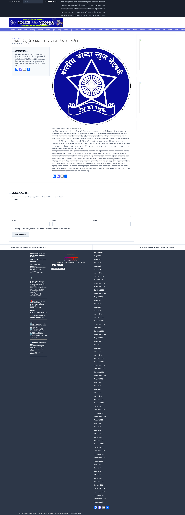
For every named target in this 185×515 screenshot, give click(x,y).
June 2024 (97, 345)
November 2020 (99, 492)
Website (96, 220)
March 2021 (98, 478)
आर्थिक (128, 30)
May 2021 (97, 471)
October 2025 (99, 290)
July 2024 (97, 341)
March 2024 (98, 355)
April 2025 (97, 310)
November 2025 (99, 286)
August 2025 (98, 297)
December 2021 (99, 447)
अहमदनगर (115, 30)
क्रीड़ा (176, 30)
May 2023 (97, 389)
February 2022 (99, 440)
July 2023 (97, 382)
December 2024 (99, 324)
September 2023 (100, 375)
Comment (16, 199)
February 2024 (99, 358)
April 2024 (97, 352)
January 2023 (99, 403)
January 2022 (99, 444)
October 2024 (99, 331)
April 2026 (97, 269)
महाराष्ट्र (48, 30)
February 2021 (99, 481)
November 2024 (99, 328)
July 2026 (97, 259)
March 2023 (98, 396)
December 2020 (99, 488)
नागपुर (59, 30)
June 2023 (97, 386)
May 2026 (97, 266)
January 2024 (99, 362)
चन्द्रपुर (66, 30)
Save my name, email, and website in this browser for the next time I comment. (43, 229)
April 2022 (97, 434)
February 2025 (99, 317)
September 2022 (100, 417)
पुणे (72, 30)
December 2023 (99, 365)
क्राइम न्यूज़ (32, 30)
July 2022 (97, 423)
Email (55, 220)
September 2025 (100, 293)
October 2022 (99, 413)
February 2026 (99, 276)
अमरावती (107, 30)
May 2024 (97, 348)
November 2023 (99, 369)
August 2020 (98, 502)
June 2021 (97, 468)
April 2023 (97, 393)
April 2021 (97, 475)
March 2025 (98, 314)
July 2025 (97, 300)
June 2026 (97, 263)
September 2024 (100, 334)
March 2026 (98, 273)
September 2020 (100, 499)
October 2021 (99, 454)
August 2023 (98, 379)
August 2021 (98, 461)
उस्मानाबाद (142, 30)
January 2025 (99, 321)
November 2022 (99, 410)
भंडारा (89, 30)
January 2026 (99, 280)
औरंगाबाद (157, 30)
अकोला (100, 30)
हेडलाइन (13, 30)
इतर (25, 30)
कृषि (95, 30)
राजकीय (83, 30)
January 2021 (98, 485)
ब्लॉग (77, 30)
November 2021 (99, 451)
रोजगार (19, 30)
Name (14, 220)
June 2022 (97, 427)
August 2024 (98, 338)
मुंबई (54, 30)
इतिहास (135, 30)
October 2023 (99, 372)
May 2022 (97, 430)
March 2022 (98, 437)
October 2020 (99, 495)
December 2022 (99, 406)
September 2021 (100, 458)
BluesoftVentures (75, 513)
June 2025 (97, 304)
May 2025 (97, 307)
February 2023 (99, 399)
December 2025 (99, 283)
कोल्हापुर (170, 30)
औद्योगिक (150, 30)
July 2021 (97, 464)
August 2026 (98, 256)
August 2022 (98, 420)
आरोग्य (122, 30)
